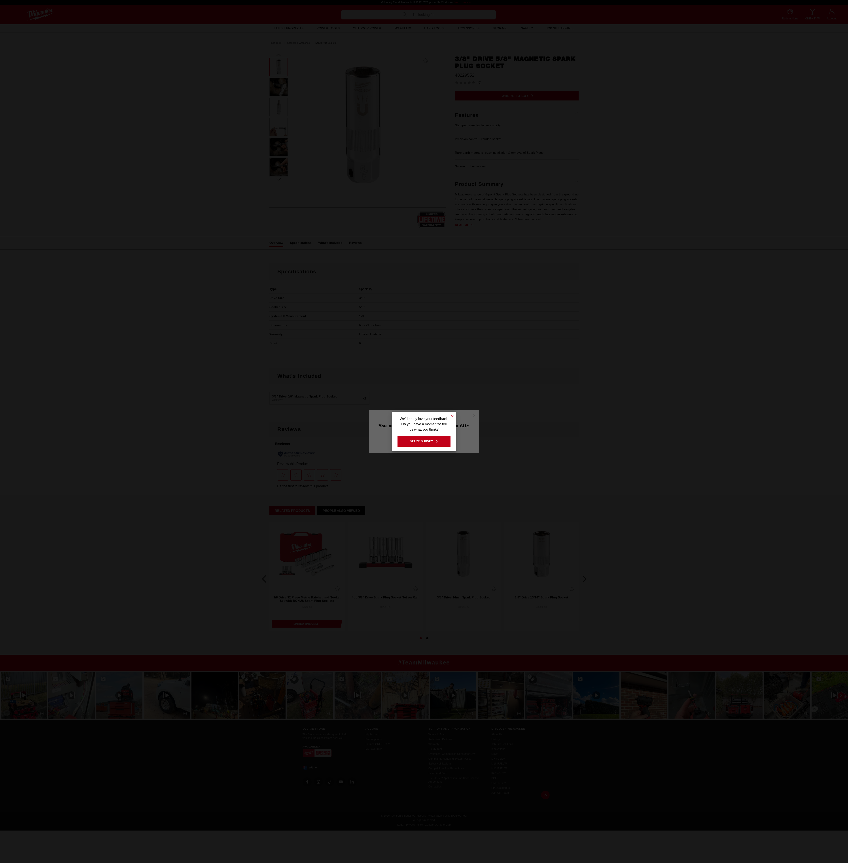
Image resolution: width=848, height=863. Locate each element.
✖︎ (452, 415)
